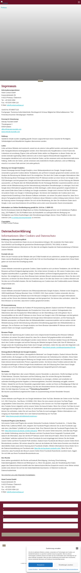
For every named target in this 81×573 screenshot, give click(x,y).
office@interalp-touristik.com (11, 129)
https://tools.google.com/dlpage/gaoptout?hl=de (58, 347)
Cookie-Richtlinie (33, 569)
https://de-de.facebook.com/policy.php (47, 448)
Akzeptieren (40, 565)
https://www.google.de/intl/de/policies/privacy (21, 416)
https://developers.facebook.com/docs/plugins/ (21, 431)
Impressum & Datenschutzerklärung (48, 569)
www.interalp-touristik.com (10, 132)
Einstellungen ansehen (66, 565)
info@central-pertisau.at (15, 105)
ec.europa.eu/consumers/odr (21, 217)
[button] (77, 548)
